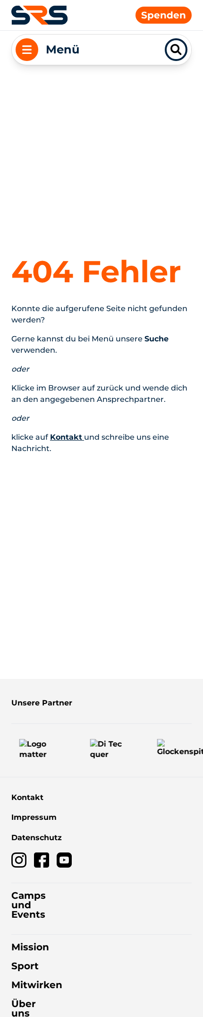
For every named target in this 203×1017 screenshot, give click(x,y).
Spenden (163, 15)
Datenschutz (36, 837)
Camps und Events (28, 905)
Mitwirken (36, 985)
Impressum (34, 817)
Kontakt (27, 797)
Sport (25, 966)
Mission (30, 947)
